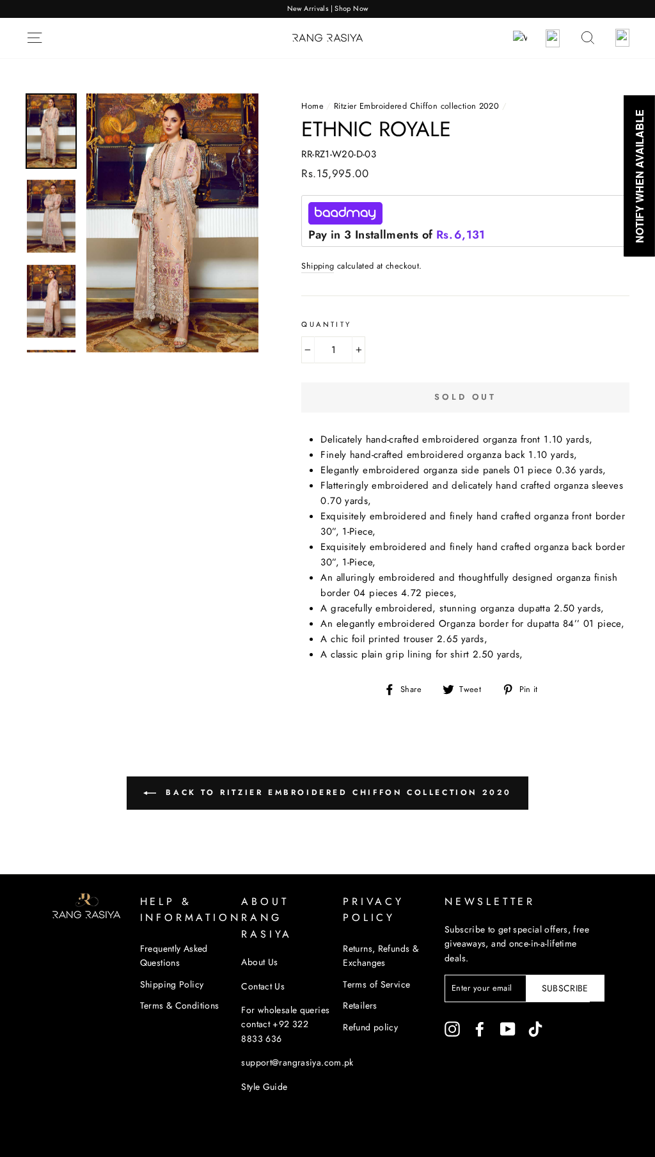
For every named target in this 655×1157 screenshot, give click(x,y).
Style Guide (264, 1086)
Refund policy (370, 1027)
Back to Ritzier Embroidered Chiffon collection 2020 (336, 792)
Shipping (317, 266)
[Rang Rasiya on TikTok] (535, 1029)
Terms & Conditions (179, 1005)
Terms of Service (376, 984)
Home (312, 106)
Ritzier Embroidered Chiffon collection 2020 (416, 106)
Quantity (326, 324)
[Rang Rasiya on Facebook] (479, 1029)
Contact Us (263, 986)
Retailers (360, 1005)
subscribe (565, 988)
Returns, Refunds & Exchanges (380, 955)
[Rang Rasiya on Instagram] (452, 1029)
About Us (259, 962)
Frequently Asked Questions (174, 955)
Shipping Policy (172, 984)
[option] (327, 9)
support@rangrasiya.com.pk (297, 1062)
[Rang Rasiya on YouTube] (508, 1029)
